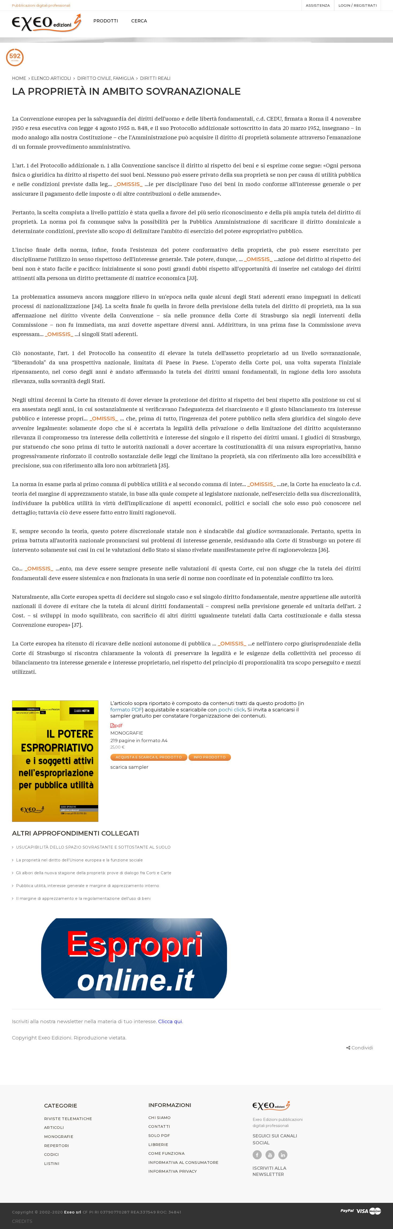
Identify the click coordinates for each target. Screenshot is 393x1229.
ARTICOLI (54, 1127)
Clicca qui (170, 1021)
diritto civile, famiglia (105, 78)
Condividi (362, 1047)
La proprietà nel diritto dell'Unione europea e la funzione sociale (79, 860)
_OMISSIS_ (128, 184)
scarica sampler (129, 767)
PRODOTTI (105, 20)
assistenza (318, 5)
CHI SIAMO (159, 1117)
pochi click (231, 710)
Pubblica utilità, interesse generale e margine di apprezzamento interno (87, 885)
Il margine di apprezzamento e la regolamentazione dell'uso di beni (83, 898)
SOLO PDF (159, 1135)
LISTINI (51, 1163)
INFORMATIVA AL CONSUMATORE (183, 1162)
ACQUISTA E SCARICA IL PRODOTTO (149, 757)
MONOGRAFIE (126, 733)
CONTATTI (159, 1126)
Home (19, 78)
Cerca (139, 20)
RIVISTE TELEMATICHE (68, 1118)
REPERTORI (56, 1145)
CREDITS (22, 1221)
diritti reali (155, 78)
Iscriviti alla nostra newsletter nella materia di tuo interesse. (85, 1021)
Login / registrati (357, 5)
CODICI (51, 1154)
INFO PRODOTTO (210, 757)
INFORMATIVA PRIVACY (172, 1171)
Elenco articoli (51, 78)
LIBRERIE (158, 1144)
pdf (118, 725)
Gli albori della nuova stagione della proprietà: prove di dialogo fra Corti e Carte (94, 872)
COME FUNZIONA (166, 1153)
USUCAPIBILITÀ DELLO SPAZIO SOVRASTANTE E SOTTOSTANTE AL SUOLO (93, 847)
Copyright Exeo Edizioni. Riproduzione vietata (68, 1038)
